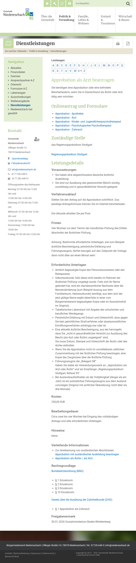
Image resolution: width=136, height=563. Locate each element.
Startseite (22, 51)
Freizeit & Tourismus (107, 20)
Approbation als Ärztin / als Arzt (74, 458)
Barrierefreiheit (12, 557)
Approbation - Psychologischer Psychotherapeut (83, 125)
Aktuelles (16, 68)
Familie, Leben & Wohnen (83, 20)
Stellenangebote (20, 101)
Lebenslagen (18, 92)
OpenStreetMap (20, 158)
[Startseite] (47, 3)
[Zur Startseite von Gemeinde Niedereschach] (19, 14)
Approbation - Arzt (65, 117)
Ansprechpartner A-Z (22, 80)
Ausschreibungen (21, 96)
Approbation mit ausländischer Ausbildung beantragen (87, 454)
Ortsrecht (16, 84)
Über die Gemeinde (47, 18)
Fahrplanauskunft (20, 163)
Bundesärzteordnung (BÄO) (67, 471)
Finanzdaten (18, 72)
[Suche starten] (128, 3)
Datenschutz (49, 553)
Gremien (15, 76)
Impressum (35, 553)
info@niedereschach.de (24, 169)
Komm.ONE (94, 555)
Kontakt (8, 553)
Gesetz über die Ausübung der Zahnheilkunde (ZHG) (81, 499)
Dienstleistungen (59, 51)
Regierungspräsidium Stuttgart (69, 154)
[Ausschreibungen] (54, 3)
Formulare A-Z (19, 88)
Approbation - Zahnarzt (68, 129)
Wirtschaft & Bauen (125, 18)
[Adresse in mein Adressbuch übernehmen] (37, 139)
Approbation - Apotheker (69, 113)
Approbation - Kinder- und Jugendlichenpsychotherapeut (88, 121)
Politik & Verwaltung (66, 18)
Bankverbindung (21, 553)
